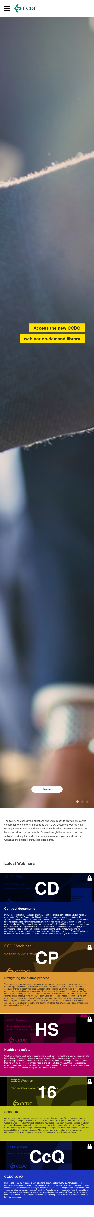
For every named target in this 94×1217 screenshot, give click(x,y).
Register (47, 789)
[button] (77, 801)
